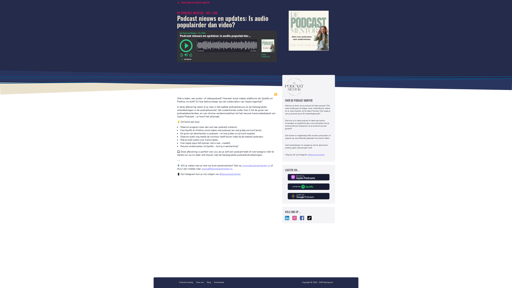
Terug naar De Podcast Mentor (195, 2)
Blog (209, 282)
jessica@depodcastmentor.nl (217, 168)
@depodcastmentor (230, 174)
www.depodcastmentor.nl (256, 165)
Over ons (200, 282)
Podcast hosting (186, 282)
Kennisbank (219, 282)
